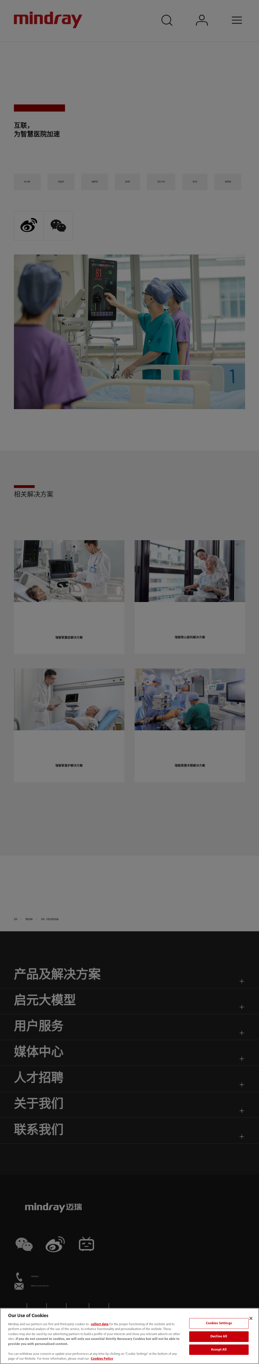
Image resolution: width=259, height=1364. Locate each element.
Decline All (218, 1336)
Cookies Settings (219, 1323)
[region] (129, 1336)
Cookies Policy (102, 1358)
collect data (100, 1324)
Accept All (219, 1349)
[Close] (250, 1318)
